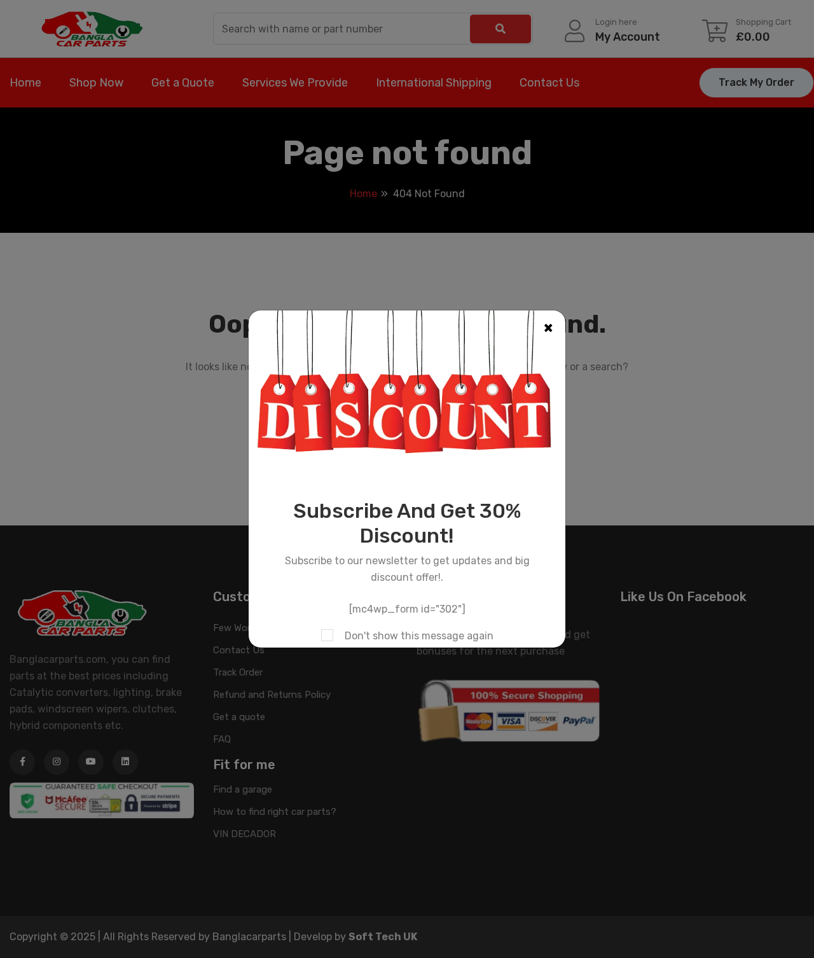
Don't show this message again (419, 636)
